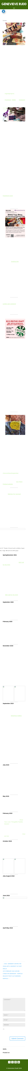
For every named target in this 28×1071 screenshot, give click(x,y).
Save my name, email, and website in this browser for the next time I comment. (13, 1031)
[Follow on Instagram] (15, 1062)
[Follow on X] (12, 1062)
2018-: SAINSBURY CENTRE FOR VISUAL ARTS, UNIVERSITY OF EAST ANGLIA (12, 966)
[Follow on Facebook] (9, 1062)
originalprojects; (9, 93)
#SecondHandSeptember (10, 473)
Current (5, 20)
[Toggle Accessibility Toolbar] (3, 11)
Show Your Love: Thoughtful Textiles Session (13, 822)
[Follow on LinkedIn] (18, 1062)
